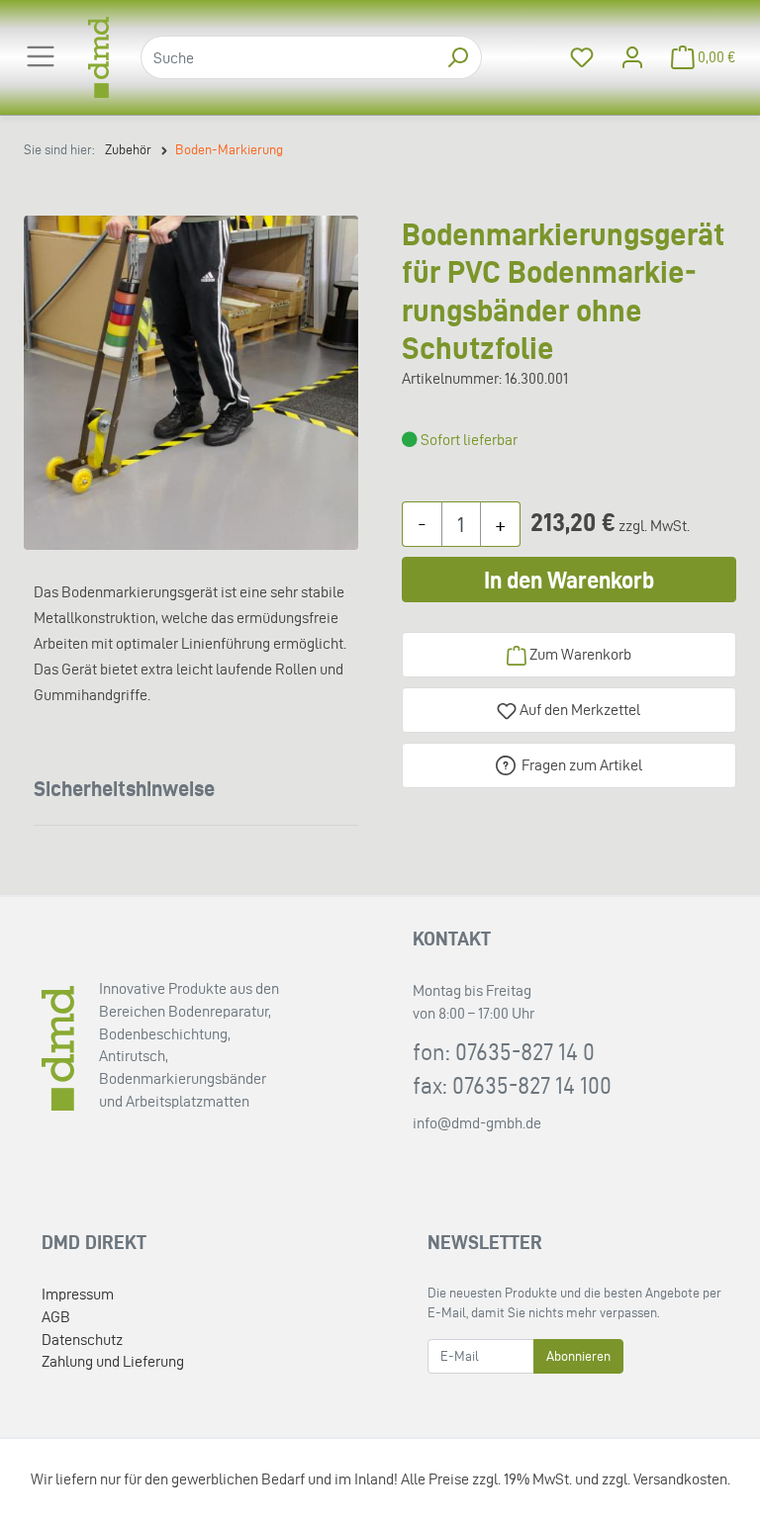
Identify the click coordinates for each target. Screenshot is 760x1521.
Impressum (78, 1294)
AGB (56, 1316)
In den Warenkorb (569, 580)
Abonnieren (578, 1356)
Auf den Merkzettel (578, 709)
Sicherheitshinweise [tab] (124, 788)
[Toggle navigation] (40, 56)
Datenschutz (82, 1339)
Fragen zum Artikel (582, 765)
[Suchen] (457, 57)
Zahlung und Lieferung (113, 1361)
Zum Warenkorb (578, 654)
